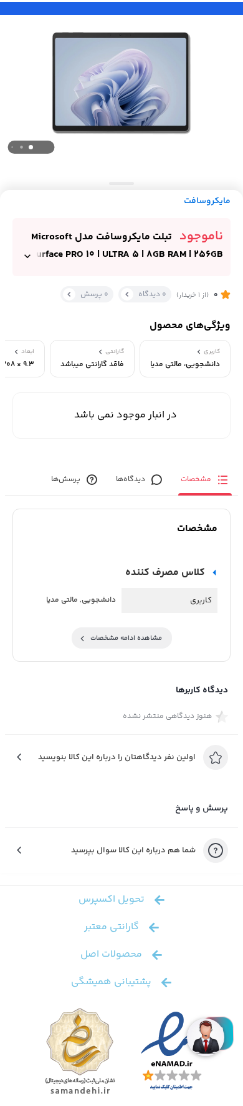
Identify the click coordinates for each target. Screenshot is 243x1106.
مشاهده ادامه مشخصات (126, 638)
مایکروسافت (207, 201)
